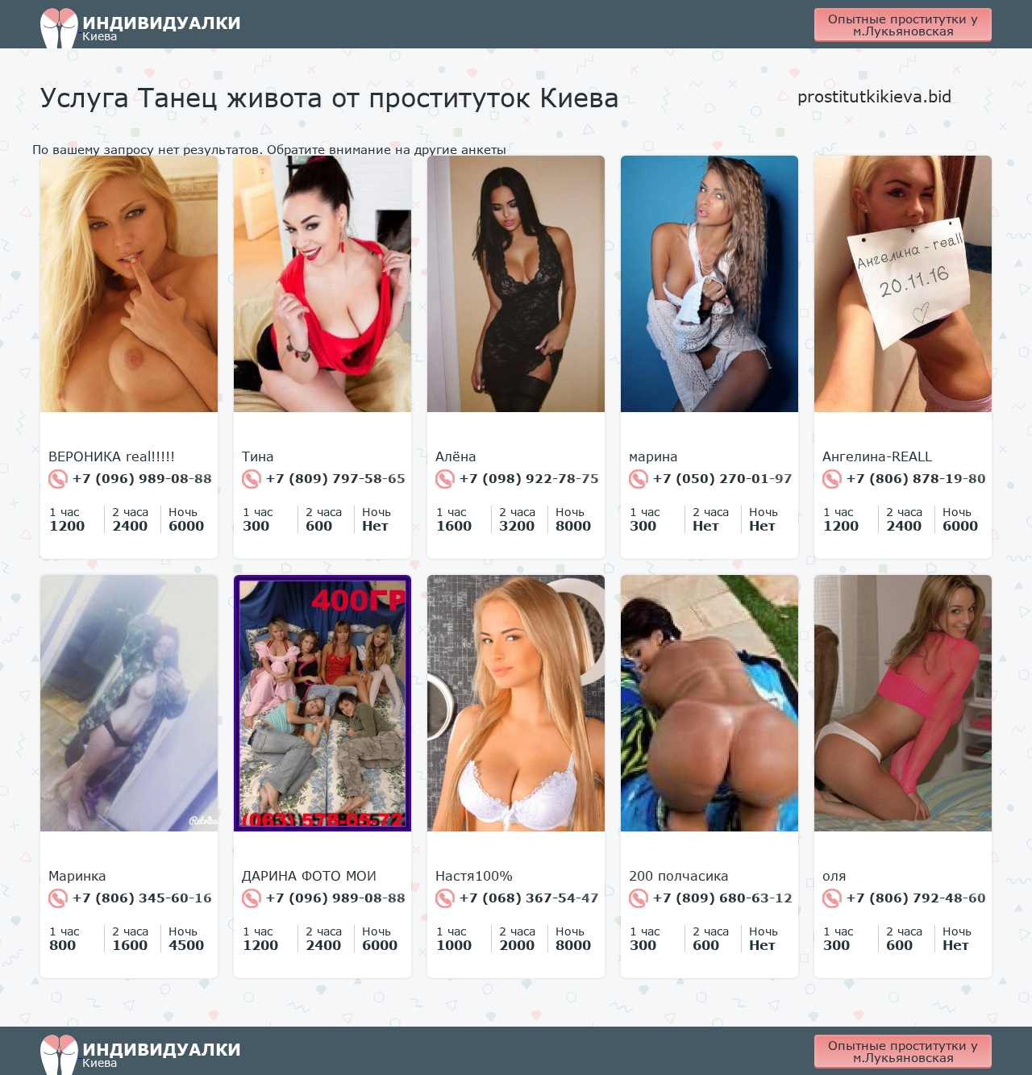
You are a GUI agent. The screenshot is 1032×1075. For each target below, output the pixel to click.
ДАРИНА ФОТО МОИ (309, 875)
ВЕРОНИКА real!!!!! (111, 456)
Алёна (455, 456)
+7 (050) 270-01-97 (720, 478)
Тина (258, 456)
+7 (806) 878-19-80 (914, 478)
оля (834, 875)
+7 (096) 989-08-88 (140, 478)
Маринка (77, 875)
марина (653, 456)
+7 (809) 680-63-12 (720, 897)
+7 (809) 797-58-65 (333, 478)
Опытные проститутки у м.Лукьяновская (903, 24)
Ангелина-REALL (877, 456)
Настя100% (474, 875)
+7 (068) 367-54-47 (527, 897)
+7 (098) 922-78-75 (527, 478)
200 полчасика (679, 875)
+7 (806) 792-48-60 (914, 897)
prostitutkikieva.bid (874, 96)
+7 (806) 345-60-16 (140, 897)
